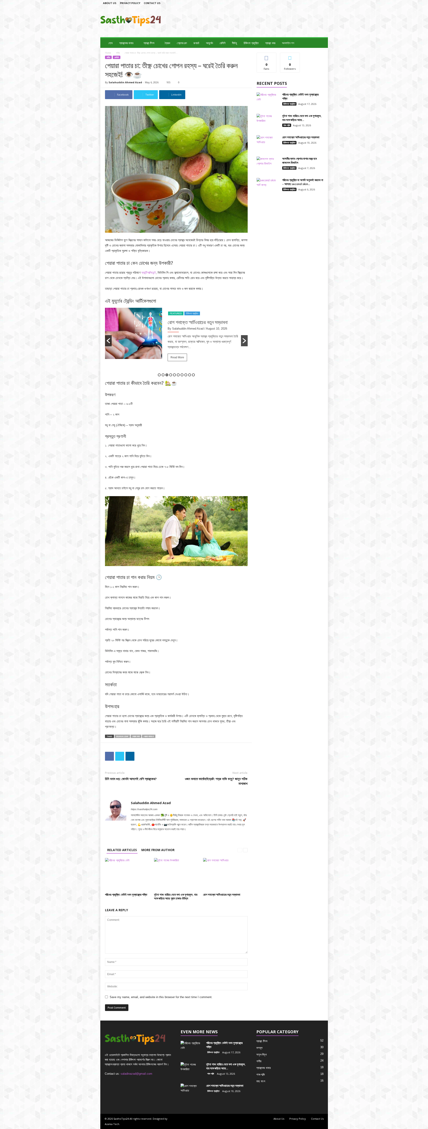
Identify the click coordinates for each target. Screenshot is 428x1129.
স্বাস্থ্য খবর (270, 43)
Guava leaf (122, 736)
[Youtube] (182, 835)
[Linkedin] (315, 3)
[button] (321, 43)
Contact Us (152, 3)
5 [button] (174, 374)
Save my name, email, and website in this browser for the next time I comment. (161, 997)
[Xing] (187, 835)
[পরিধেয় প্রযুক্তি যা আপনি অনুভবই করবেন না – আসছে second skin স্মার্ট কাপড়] (268, 186)
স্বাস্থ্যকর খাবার (126, 43)
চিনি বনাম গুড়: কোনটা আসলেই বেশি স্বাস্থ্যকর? (131, 778)
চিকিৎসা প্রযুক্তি (251, 43)
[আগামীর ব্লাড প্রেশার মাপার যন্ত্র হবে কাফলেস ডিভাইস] (268, 165)
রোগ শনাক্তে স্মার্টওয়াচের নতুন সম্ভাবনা (221, 895)
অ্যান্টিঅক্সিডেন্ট (148, 272)
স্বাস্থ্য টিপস (149, 43)
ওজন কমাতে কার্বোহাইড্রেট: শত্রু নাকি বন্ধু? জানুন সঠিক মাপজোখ (216, 781)
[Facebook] (294, 3)
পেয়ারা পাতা (136, 736)
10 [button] (193, 374)
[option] (176, 340)
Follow (290, 56)
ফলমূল (259, 1048)
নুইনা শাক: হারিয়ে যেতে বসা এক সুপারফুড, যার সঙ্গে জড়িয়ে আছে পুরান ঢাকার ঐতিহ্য (175, 896)
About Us (109, 3)
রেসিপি (222, 43)
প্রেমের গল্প (182, 43)
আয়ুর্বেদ (209, 43)
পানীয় (118, 52)
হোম (110, 43)
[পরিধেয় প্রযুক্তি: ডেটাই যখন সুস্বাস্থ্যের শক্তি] (127, 874)
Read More (177, 363)
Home (108, 52)
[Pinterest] (164, 835)
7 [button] (182, 374)
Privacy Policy (130, 3)
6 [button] (178, 374)
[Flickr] (301, 3)
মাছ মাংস (260, 1081)
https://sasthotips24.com (144, 809)
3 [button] (166, 374)
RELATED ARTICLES (122, 850)
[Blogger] (287, 3)
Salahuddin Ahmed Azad (125, 82)
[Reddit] (170, 835)
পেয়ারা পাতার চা (149, 736)
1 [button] (159, 374)
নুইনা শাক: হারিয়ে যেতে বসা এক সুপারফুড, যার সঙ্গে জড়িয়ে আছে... (302, 118)
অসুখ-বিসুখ (261, 1054)
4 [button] (170, 374)
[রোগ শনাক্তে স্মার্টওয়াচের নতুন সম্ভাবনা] (225, 874)
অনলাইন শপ (288, 43)
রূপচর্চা (196, 43)
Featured (176, 313)
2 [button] (163, 374)
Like (266, 56)
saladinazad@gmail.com (136, 1073)
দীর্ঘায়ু (234, 43)
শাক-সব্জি (286, 125)
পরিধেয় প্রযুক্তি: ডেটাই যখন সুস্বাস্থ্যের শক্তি (126, 895)
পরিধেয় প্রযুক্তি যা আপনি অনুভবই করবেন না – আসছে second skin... (302, 182)
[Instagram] (308, 3)
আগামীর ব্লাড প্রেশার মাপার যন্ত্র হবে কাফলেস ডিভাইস (202, 325)
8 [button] (185, 374)
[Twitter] (322, 3)
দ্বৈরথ (167, 43)
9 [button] (189, 374)
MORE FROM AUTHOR (158, 850)
